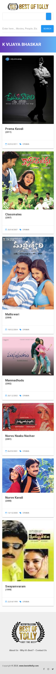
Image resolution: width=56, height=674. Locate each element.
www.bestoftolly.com (29, 666)
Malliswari (12, 314)
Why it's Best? (27, 650)
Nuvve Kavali (14, 497)
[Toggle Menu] (48, 16)
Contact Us (41, 650)
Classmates (13, 214)
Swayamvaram (15, 586)
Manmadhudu (14, 380)
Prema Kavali (14, 129)
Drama (26, 144)
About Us (13, 650)
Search (47, 29)
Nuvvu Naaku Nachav (20, 436)
